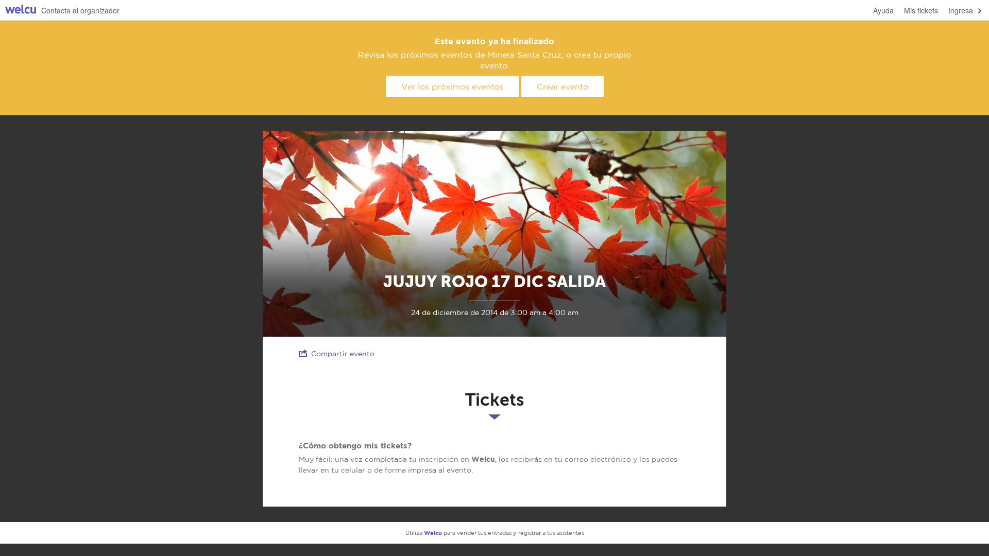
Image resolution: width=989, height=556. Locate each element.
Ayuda (883, 10)
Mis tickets (921, 10)
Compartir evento (342, 354)
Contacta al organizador (80, 10)
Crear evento (562, 86)
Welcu (20, 10)
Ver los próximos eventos (452, 86)
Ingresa (960, 10)
